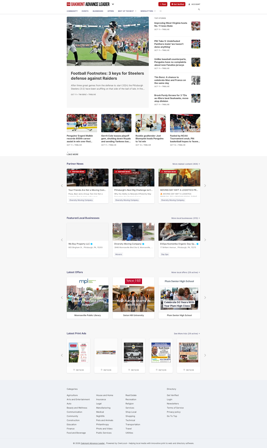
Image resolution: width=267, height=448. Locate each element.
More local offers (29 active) (184, 272)
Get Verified (173, 395)
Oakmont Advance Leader (93, 443)
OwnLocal (122, 443)
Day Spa (164, 254)
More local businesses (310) (184, 218)
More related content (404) (185, 164)
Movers (118, 254)
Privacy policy (174, 412)
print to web (166, 443)
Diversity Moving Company (81, 200)
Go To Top (172, 416)
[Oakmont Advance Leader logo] (88, 4)
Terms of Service (175, 407)
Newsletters (173, 403)
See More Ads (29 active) (186, 333)
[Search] (199, 9)
